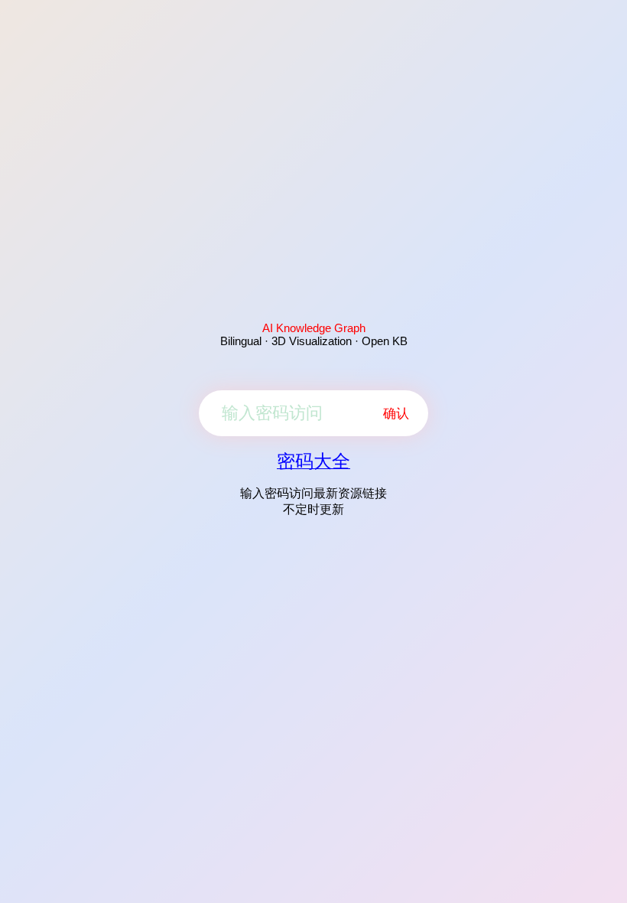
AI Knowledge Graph (313, 327)
